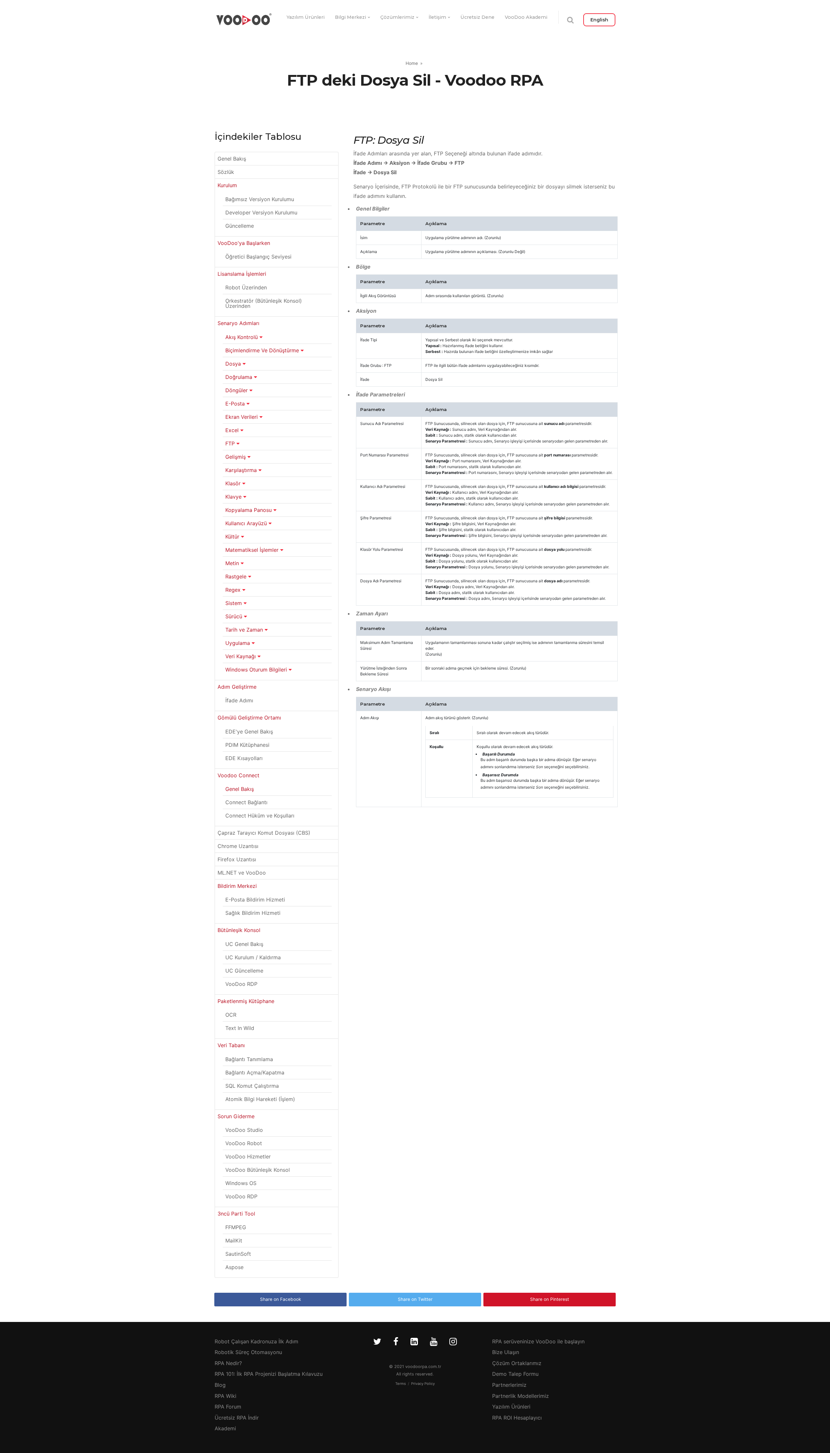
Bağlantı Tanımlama (249, 1059)
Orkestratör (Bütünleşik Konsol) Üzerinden (263, 303)
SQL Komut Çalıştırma (252, 1086)
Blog (220, 1385)
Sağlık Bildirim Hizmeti (252, 913)
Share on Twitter (415, 1299)
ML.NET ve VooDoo (242, 872)
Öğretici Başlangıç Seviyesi (258, 256)
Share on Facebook (280, 1299)
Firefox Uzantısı (237, 859)
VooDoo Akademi (526, 17)
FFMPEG (235, 1227)
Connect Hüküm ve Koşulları (259, 815)
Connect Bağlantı (246, 802)
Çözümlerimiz (397, 17)
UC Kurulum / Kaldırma (253, 957)
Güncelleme (239, 226)
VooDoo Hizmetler (248, 1156)
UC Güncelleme (244, 970)
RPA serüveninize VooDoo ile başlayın (538, 1341)
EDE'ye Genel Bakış (249, 731)
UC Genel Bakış (244, 944)
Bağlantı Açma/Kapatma (254, 1072)
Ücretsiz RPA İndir (237, 1417)
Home (412, 63)
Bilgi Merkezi (350, 17)
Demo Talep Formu (515, 1374)
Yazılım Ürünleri (306, 17)
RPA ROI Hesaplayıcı (517, 1417)
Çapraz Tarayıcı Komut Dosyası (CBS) (264, 832)
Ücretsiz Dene (477, 17)
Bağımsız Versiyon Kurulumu (259, 199)
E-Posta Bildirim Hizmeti (255, 899)
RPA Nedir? (228, 1363)
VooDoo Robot (243, 1143)
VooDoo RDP (241, 984)
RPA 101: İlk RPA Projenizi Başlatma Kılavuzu (269, 1374)
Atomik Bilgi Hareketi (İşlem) (260, 1099)
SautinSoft (238, 1254)
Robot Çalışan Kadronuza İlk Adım (256, 1341)
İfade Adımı (239, 700)
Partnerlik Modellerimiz (520, 1396)
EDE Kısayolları (244, 758)
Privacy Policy (423, 1383)
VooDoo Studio (244, 1130)
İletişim (437, 17)
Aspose (234, 1267)
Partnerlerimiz (509, 1385)
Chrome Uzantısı (238, 846)
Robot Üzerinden (246, 287)
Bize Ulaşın (505, 1352)
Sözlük (226, 172)
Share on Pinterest (549, 1299)
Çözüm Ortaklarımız (516, 1363)
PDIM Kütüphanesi (247, 745)
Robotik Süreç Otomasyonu (248, 1352)
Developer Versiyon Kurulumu (261, 212)
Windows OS (240, 1183)
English (599, 20)
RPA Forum (228, 1406)
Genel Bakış (232, 158)
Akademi (225, 1428)
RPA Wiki (225, 1396)
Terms (400, 1383)
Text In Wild (239, 1028)
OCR (230, 1014)
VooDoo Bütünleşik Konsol (257, 1170)
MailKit (233, 1240)
